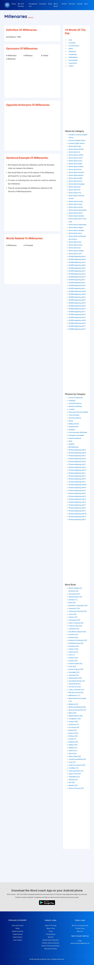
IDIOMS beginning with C (77, 262)
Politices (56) (73, 736)
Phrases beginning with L (77, 482)
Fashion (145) (73, 649)
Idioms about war (75, 248)
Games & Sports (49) (76, 669)
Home (14, 4)
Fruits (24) (72, 666)
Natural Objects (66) (76, 716)
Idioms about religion (76, 227)
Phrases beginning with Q (77, 496)
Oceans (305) (73, 721)
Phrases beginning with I (77, 473)
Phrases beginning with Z (77, 519)
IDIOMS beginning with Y (77, 326)
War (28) (72, 782)
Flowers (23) (73, 661)
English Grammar (17, 931)
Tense (51, 931)
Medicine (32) (73, 704)
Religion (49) (73, 745)
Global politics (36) (75, 678)
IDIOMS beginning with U (77, 314)
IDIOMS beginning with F (77, 271)
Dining (71, 421)
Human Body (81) (75, 684)
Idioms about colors (76, 158)
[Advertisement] (32, 79)
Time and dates (74, 415)
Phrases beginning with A (77, 450)
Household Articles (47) (77, 681)
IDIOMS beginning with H (77, 277)
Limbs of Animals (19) (76, 690)
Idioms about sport (75, 233)
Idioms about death (75, 164)
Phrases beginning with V (77, 511)
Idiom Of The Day (50, 925)
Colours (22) (73, 617)
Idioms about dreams (76, 166)
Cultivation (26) (74, 629)
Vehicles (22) (73, 780)
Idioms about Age (75, 146)
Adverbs (50, 937)
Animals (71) (73, 600)
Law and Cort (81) (75, 687)
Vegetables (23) (74, 777)
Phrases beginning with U (77, 508)
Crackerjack (73, 54)
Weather (71, 444)
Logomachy (73, 63)
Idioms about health (75, 178)
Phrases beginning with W (77, 514)
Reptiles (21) (73, 748)
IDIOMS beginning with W (77, 320)
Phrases (72, 4)
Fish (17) (72, 655)
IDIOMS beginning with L (77, 288)
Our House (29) (74, 727)
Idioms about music (75, 204)
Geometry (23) (74, 675)
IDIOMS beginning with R (77, 306)
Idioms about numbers (76, 216)
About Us (80, 931)
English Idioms (17, 937)
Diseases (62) (73, 637)
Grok (70, 40)
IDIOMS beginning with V (77, 317)
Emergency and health (76, 435)
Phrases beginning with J (77, 476)
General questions (75, 438)
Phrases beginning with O (77, 490)
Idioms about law (75, 187)
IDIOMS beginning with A (77, 256)
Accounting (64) (74, 594)
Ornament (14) (74, 724)
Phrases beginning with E (77, 461)
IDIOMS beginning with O (77, 297)
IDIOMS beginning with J (77, 283)
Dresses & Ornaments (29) (78, 640)
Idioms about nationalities (78, 210)
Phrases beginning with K (77, 479)
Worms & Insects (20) (76, 788)
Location (72, 409)
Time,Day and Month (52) (77, 759)
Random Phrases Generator (51, 946)
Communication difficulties (78, 432)
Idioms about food (75, 169)
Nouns (18, 928)
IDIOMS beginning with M (77, 291)
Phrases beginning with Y (77, 516)
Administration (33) (75, 597)
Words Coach (46, 959)
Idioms (64, 4)
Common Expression (76, 398)
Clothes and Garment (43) (78, 611)
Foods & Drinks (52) (75, 663)
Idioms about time (75, 242)
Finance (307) (73, 652)
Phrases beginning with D (77, 458)
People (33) (73, 730)
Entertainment (73, 427)
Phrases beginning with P (77, 493)
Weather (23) (73, 785)
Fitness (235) (73, 658)
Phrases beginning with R (77, 499)
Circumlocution (74, 46)
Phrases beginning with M (77, 485)
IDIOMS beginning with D (77, 265)
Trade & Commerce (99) (77, 765)
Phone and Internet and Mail (78, 412)
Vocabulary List (33, 5)
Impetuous (72, 51)
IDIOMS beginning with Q (77, 303)
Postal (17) (72, 739)
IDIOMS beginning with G (77, 274)
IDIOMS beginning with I (77, 280)
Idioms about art (74, 152)
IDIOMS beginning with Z (77, 329)
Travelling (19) (73, 768)
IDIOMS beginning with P (77, 300)
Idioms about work (75, 254)
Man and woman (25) (76, 692)
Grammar (43, 4)
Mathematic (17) (74, 695)
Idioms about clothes (76, 155)
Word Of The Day (21, 5)
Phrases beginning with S (77, 502)
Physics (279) (73, 733)
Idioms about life (74, 190)
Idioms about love (75, 193)
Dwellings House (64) (76, 643)
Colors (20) (72, 614)
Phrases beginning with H (77, 470)
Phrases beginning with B (77, 453)
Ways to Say (51, 928)
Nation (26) (72, 713)
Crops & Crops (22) (75, 626)
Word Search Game (50, 948)
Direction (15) (73, 634)
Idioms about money (76, 201)
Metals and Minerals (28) (77, 707)
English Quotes (18, 934)
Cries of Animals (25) (76, 623)
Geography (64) (74, 672)
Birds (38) (72, 602)
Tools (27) (72, 762)
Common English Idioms (77, 140)
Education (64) (74, 646)
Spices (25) (72, 753)
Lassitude (72, 43)
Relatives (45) (73, 742)
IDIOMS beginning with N (77, 294)
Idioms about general (76, 175)
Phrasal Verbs (50, 934)
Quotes (80, 4)
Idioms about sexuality (76, 230)
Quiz (86, 4)
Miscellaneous (73, 447)
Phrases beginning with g (77, 467)
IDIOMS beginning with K (77, 285)
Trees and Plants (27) (76, 771)
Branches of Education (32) (78, 605)
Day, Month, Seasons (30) (77, 632)
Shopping (72, 429)
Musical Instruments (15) (77, 710)
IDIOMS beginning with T (77, 312)
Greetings (72, 400)
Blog (50, 4)
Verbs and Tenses (18, 925)
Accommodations (75, 418)
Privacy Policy (80, 928)
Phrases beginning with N (77, 487)
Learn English (17, 940)
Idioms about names (76, 207)
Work (70, 441)
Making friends (74, 424)
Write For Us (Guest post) (80, 925)
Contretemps (73, 60)
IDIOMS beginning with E (77, 268)
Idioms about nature (76, 213)
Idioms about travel (75, 245)
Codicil (71, 66)
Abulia (71, 48)
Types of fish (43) (75, 774)
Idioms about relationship (77, 225)
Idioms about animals (76, 149)
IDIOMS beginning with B (77, 259)
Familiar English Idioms (77, 143)
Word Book (56, 5)
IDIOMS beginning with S (77, 309)
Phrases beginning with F (77, 464)
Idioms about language (76, 184)
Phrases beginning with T (77, 505)
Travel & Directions (75, 403)
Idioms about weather (76, 251)
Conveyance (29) (74, 620)
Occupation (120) (75, 719)
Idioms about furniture (76, 172)
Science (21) (73, 751)
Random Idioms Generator (50, 943)
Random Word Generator (51, 940)
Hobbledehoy (73, 57)
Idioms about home (75, 181)
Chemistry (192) (74, 608)
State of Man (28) (75, 756)
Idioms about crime (75, 161)
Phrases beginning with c (77, 456)
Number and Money (75, 406)
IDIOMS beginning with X (77, 323)
